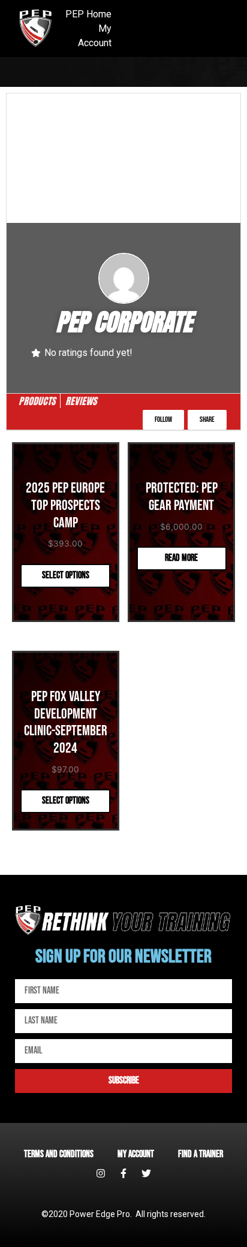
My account (136, 1154)
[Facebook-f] (123, 1173)
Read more (181, 558)
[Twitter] (146, 1173)
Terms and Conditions (59, 1154)
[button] (163, 420)
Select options (65, 575)
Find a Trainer (200, 1154)
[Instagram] (101, 1173)
